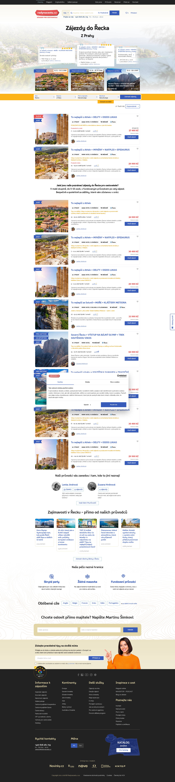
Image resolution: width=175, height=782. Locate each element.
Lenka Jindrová (81, 141)
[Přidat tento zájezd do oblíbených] (137, 116)
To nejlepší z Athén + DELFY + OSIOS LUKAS (94, 117)
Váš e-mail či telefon (87, 628)
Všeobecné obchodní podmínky (94, 775)
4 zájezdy (103, 489)
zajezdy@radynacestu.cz (43, 749)
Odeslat (130, 630)
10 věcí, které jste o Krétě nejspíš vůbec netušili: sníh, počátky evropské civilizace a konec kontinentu (66, 538)
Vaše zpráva (42, 628)
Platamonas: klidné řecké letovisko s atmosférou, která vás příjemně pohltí (109, 535)
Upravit (86, 404)
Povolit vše (113, 404)
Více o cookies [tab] (114, 382)
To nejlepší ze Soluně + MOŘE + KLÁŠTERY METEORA (98, 303)
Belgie (74, 603)
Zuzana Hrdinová (82, 363)
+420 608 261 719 (81, 17)
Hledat (114, 13)
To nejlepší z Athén (44, 86)
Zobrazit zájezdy (130, 97)
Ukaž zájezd (131, 137)
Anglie (65, 603)
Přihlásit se (96, 658)
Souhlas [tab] (60, 382)
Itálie (102, 603)
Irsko (94, 603)
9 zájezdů (78, 489)
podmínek (71, 663)
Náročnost (95, 131)
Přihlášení (134, 13)
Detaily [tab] (87, 382)
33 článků (67, 489)
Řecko (114, 122)
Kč (74, 745)
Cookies (109, 775)
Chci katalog (123, 750)
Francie (85, 603)
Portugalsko (113, 603)
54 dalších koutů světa (129, 603)
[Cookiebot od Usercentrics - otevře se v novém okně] (119, 376)
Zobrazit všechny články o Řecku (87, 559)
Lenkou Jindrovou (55, 60)
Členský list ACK (119, 775)
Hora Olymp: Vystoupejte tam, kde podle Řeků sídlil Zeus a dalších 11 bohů (44, 535)
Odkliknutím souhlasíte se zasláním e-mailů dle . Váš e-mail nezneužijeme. (64, 663)
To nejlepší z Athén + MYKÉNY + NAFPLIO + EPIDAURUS (100, 150)
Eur (80, 745)
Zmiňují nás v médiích (87, 761)
